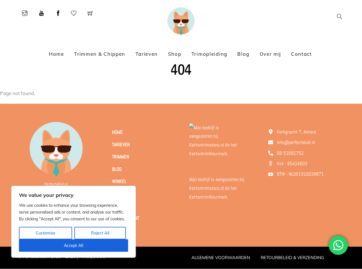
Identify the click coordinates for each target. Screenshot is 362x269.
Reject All (100, 233)
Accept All (73, 245)
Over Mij (121, 193)
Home (56, 54)
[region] (73, 222)
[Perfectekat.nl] (180, 20)
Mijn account (125, 218)
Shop (175, 54)
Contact (301, 54)
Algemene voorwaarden (220, 257)
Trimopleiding (209, 54)
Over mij (270, 54)
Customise (46, 233)
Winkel (119, 181)
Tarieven (146, 54)
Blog (243, 54)
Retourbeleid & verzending (292, 257)
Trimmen (120, 157)
